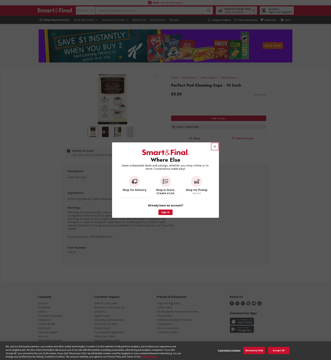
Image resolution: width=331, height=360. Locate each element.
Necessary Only (254, 350)
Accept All (279, 350)
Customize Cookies (229, 350)
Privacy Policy (149, 356)
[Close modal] (215, 146)
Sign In (165, 212)
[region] (165, 350)
